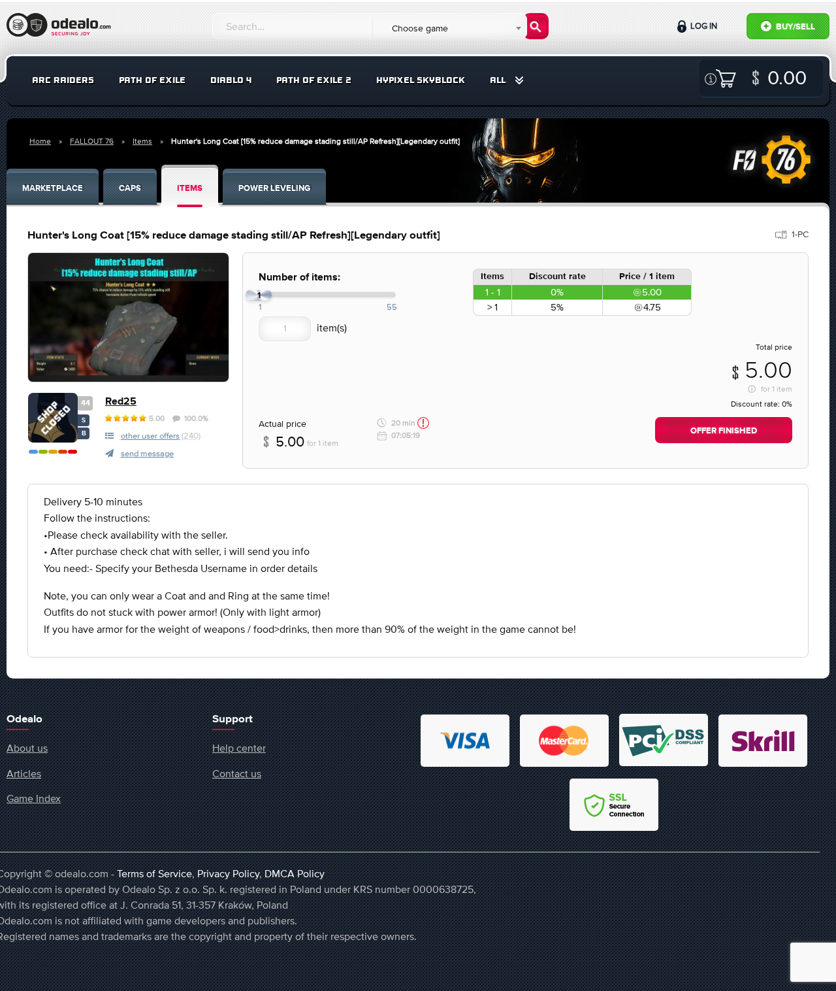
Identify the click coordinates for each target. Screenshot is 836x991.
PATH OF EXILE (152, 80)
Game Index (34, 798)
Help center (239, 748)
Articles (24, 773)
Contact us (236, 773)
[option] (128, 317)
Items (142, 141)
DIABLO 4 (230, 80)
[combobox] (449, 28)
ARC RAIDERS (63, 80)
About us (27, 748)
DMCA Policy (295, 873)
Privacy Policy (228, 873)
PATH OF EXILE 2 (313, 80)
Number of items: (299, 277)
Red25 (121, 402)
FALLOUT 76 (92, 141)
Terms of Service (154, 873)
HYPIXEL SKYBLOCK (420, 80)
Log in (702, 26)
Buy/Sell (794, 27)
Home (40, 141)
